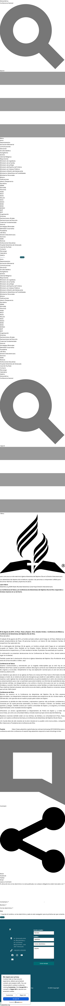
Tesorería (3, 190)
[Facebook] (12, 955)
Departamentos (5, 142)
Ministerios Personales (7, 175)
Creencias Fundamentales (8, 222)
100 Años (3, 233)
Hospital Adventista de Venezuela (10, 245)
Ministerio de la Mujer (7, 165)
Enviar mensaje (44, 963)
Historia (2, 224)
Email (1, 880)
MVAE (2, 204)
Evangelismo (4, 153)
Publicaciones (4, 179)
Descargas (3, 251)
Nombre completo (39, 930)
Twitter (2, 878)
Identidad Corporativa (7, 229)
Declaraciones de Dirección (8, 220)
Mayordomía (4, 159)
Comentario (4, 902)
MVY (1, 212)
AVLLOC (2, 198)
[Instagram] (17, 955)
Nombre (3, 905)
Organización (4, 214)
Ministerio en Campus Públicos (10, 169)
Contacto (3, 249)
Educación (3, 149)
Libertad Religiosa (5, 157)
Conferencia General (6, 3)
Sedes (2, 192)
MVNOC (2, 208)
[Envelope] (12, 959)
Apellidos (36, 936)
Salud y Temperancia (6, 181)
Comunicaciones (5, 147)
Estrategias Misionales (7, 226)
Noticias (2, 241)
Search (2, 446)
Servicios (3, 237)
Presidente (3, 231)
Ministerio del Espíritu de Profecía (11, 167)
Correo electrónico (6, 908)
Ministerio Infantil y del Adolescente (11, 171)
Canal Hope (33, 587)
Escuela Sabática (5, 151)
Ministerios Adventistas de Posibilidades (13, 173)
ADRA (2, 239)
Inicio (1, 140)
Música (2, 177)
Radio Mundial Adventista (21, 587)
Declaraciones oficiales (7, 218)
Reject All (23, 995)
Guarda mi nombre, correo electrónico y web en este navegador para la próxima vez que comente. (33, 914)
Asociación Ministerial (7, 144)
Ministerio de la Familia (7, 163)
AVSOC (2, 202)
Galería (2, 255)
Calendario (3, 253)
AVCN (1, 196)
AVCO (2, 194)
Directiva (3, 216)
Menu (2, 513)
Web (1, 911)
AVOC (2, 200)
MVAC (2, 206)
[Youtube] (22, 955)
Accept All (16, 999)
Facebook (3, 876)
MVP (1, 210)
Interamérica (4, 1)
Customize (9, 995)
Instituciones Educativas (7, 243)
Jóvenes (2, 155)
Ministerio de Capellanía (7, 161)
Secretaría (3, 183)
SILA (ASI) (3, 188)
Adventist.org (4, 587)
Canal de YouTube (5, 247)
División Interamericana (7, 235)
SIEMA (2, 185)
